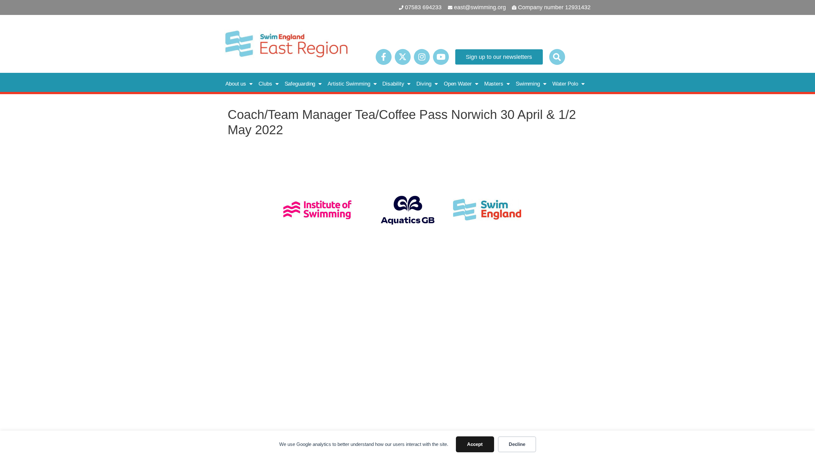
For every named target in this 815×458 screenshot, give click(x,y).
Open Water (458, 84)
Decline (517, 444)
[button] (557, 57)
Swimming (528, 84)
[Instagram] (422, 57)
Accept (475, 444)
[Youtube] (441, 57)
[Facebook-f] (384, 57)
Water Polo (565, 84)
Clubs (265, 84)
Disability (393, 84)
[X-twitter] (403, 57)
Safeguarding (300, 84)
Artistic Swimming (349, 84)
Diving (423, 84)
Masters (493, 84)
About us (235, 84)
